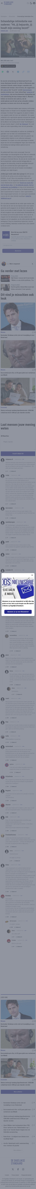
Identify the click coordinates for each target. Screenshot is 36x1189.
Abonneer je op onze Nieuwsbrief (18, 612)
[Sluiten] (32, 575)
